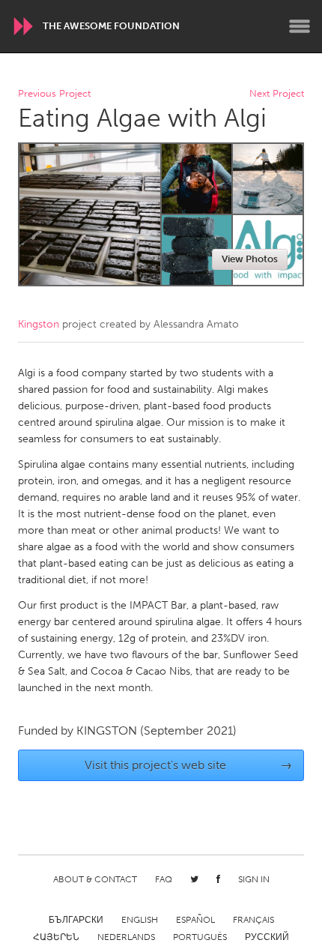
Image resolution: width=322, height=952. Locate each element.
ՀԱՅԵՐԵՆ (56, 937)
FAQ (163, 879)
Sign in (254, 879)
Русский (267, 937)
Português (200, 937)
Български (76, 920)
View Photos (250, 259)
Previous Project (54, 94)
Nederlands (126, 937)
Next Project (276, 94)
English (139, 920)
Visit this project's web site (189, 765)
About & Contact (95, 879)
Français (253, 920)
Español (195, 920)
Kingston (38, 324)
